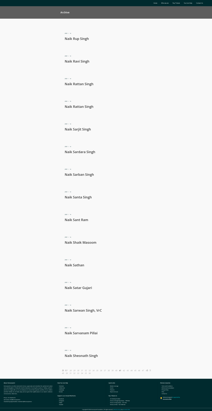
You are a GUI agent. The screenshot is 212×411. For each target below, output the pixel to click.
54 (82, 373)
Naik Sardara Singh (80, 152)
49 (63, 373)
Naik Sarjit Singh (78, 129)
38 (109, 370)
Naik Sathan (74, 265)
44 (131, 370)
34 (93, 370)
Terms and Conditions (167, 386)
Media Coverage (114, 386)
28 (71, 370)
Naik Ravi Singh (77, 61)
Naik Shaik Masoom (80, 242)
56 (90, 373)
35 (97, 370)
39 (112, 370)
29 (74, 370)
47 (143, 370)
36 (101, 370)
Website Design (117, 409)
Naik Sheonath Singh (81, 355)
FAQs (163, 392)
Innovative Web (126, 409)
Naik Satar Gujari (78, 287)
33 (90, 370)
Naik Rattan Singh (79, 84)
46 (139, 370)
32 (86, 370)
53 (78, 373)
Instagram (61, 400)
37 (105, 370)
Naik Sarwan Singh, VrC (83, 310)
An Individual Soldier (115, 399)
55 (86, 373)
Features (112, 390)
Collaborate (62, 388)
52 (74, 373)
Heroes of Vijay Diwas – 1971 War (118, 402)
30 (78, 370)
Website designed (167, 397)
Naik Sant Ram (76, 219)
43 (128, 370)
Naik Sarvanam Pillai (81, 333)
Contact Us (164, 393)
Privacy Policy (165, 390)
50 (67, 373)
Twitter (60, 402)
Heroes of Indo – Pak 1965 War (117, 404)
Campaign (61, 390)
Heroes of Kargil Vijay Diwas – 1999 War (120, 400)
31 (82, 370)
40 (116, 370)
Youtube (61, 404)
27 (67, 370)
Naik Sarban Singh (79, 174)
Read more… (15, 393)
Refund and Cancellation (168, 388)
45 (135, 370)
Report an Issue (114, 392)
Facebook (61, 399)
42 (124, 370)
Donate (61, 392)
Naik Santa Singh (78, 197)
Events (111, 388)
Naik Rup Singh (77, 38)
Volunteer (61, 386)
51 (71, 373)
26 (63, 370)
